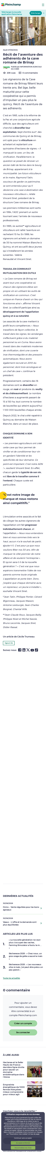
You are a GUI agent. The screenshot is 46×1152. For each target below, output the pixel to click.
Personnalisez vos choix (23, 1148)
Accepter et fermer (23, 1143)
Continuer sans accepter (23, 1138)
